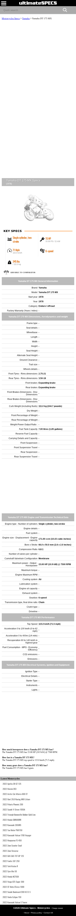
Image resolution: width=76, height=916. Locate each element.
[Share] (72, 9)
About (27, 913)
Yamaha (26, 18)
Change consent (57, 908)
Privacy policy (36, 913)
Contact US (48, 913)
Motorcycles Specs (11, 18)
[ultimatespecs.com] (38, 2)
